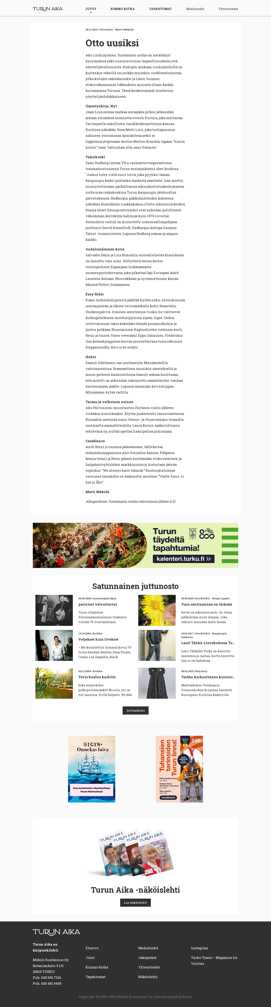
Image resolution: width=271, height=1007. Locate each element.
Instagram (199, 948)
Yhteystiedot (228, 9)
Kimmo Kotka (123, 9)
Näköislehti (148, 977)
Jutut (90, 9)
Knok (187, 996)
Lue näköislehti (135, 902)
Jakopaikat (147, 957)
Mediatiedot (195, 9)
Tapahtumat (160, 9)
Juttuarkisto (135, 710)
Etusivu (92, 948)
